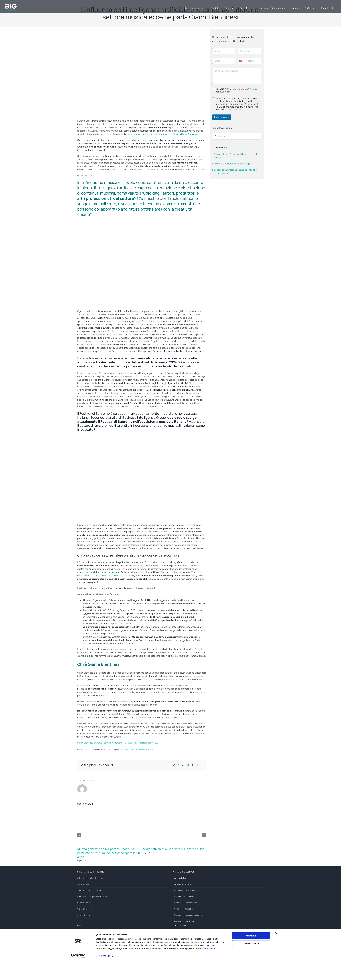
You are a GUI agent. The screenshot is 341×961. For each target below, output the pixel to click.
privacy (253, 89)
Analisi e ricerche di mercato (91, 878)
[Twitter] (174, 765)
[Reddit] (178, 765)
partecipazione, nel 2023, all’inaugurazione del (162, 134)
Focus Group (84, 903)
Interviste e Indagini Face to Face (93, 897)
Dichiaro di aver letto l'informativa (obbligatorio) (236, 90)
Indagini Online (85, 909)
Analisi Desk (84, 884)
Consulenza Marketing (183, 909)
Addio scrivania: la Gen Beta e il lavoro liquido (173, 849)
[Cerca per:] (236, 136)
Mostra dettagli (103, 956)
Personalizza (250, 943)
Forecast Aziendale (182, 884)
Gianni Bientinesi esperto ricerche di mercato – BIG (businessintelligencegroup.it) (118, 742)
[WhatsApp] (188, 765)
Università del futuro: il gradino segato (233, 163)
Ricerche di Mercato (146, 750)
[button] (333, 8)
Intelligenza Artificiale (128, 750)
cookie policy (208, 948)
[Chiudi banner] (276, 933)
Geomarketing (180, 878)
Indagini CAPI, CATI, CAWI (90, 890)
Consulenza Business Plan (185, 903)
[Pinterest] (197, 765)
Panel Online (84, 915)
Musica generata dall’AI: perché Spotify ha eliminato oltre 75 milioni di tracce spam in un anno (108, 853)
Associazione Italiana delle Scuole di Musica (100, 575)
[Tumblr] (193, 765)
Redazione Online (86, 750)
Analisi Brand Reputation (184, 897)
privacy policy (234, 109)
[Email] (202, 765)
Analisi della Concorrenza (185, 890)
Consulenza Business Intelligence (188, 915)
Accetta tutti (251, 936)
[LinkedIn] (183, 765)
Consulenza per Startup (184, 921)
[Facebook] (169, 765)
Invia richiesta (221, 117)
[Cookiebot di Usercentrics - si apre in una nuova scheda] (78, 956)
